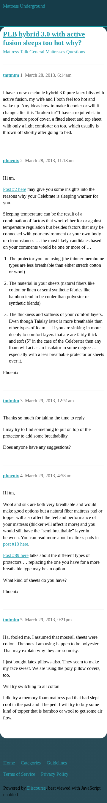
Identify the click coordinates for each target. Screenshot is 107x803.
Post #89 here (16, 555)
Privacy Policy (54, 774)
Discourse (36, 788)
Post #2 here (14, 189)
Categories (31, 762)
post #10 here (15, 544)
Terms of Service (19, 774)
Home (9, 762)
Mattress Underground (24, 6)
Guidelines (57, 762)
